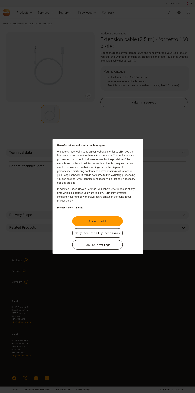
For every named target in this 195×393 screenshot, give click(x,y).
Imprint (79, 207)
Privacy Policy (65, 207)
